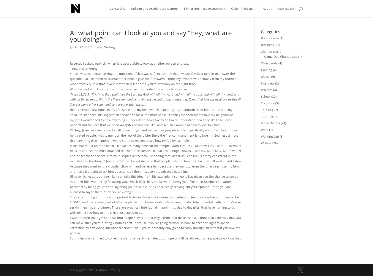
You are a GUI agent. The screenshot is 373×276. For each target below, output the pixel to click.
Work (264, 130)
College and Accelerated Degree (154, 9)
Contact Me (285, 9)
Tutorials (267, 117)
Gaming (266, 70)
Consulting (117, 9)
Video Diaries (270, 123)
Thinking (96, 47)
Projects (266, 90)
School (265, 96)
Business (267, 45)
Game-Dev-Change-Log (280, 56)
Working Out (270, 136)
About (267, 9)
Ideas (265, 77)
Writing (109, 47)
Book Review (270, 38)
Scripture (267, 103)
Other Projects (242, 9)
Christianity (269, 63)
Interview (267, 83)
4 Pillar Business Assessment (204, 9)
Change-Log (269, 51)
